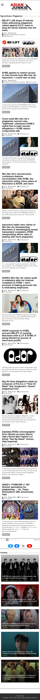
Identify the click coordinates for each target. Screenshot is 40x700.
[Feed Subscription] (39, 16)
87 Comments (8, 135)
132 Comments (8, 188)
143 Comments (8, 345)
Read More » (6, 66)
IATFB (5, 33)
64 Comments (32, 82)
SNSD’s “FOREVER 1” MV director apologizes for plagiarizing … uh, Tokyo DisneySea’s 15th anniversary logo (17, 489)
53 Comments (8, 292)
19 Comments (8, 393)
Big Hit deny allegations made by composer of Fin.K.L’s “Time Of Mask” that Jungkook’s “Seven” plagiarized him (19, 385)
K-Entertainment (14, 34)
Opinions (22, 34)
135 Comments (8, 36)
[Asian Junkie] (20, 6)
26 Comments (8, 446)
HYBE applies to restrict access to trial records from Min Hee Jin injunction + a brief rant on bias (19, 75)
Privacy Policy (20, 696)
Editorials (6, 34)
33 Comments (8, 498)
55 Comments (8, 241)
